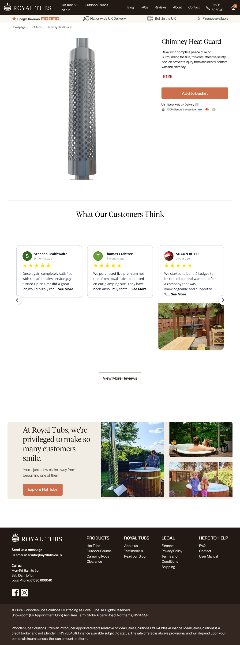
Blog (131, 7)
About (177, 7)
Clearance (94, 561)
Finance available (215, 18)
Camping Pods (97, 556)
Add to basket (195, 93)
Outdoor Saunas (98, 551)
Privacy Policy (171, 551)
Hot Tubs (35, 27)
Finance (167, 545)
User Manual (208, 556)
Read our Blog (135, 556)
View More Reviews (120, 378)
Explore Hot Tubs (43, 489)
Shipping (168, 567)
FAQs (144, 7)
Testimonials (133, 551)
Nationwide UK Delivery (108, 18)
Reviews (161, 7)
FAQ (202, 545)
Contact (194, 7)
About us (131, 545)
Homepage (19, 27)
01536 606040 (217, 7)
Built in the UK (165, 18)
